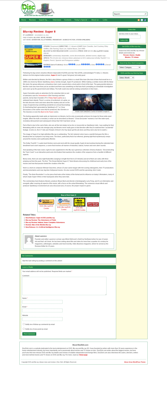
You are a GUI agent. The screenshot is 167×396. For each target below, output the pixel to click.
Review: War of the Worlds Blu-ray (38, 225)
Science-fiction (69, 39)
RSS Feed (139, 20)
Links (105, 20)
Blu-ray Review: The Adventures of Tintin (41, 220)
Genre (132, 55)
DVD (41, 206)
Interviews (57, 20)
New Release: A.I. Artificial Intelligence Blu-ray (43, 227)
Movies (127, 57)
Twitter (142, 20)
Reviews (32, 20)
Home (23, 20)
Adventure (36, 39)
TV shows (135, 57)
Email (24, 307)
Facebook (145, 20)
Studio (138, 55)
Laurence (29, 35)
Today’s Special (80, 20)
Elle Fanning (46, 39)
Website (25, 315)
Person (126, 55)
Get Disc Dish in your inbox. (128, 34)
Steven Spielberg (83, 39)
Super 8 (54, 75)
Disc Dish (83, 8)
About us (94, 20)
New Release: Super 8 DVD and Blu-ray (40, 218)
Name (24, 298)
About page (83, 355)
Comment (25, 276)
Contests (67, 20)
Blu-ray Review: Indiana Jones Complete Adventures (45, 222)
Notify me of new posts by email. (36, 329)
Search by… (43, 20)
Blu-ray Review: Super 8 (39, 31)
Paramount (57, 39)
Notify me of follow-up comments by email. (40, 324)
